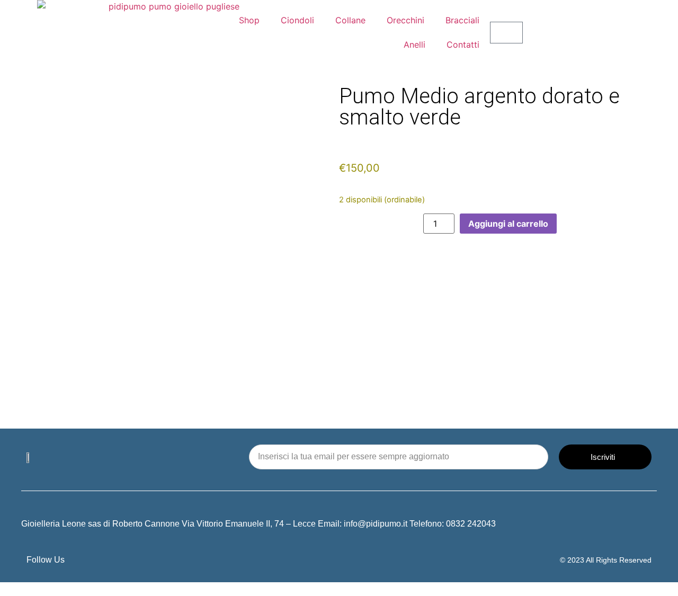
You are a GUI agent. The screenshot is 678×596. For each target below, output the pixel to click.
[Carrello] (506, 32)
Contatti (463, 44)
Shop (249, 20)
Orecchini (405, 20)
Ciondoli (297, 20)
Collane (350, 20)
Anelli (414, 44)
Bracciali (462, 20)
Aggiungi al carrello (508, 223)
